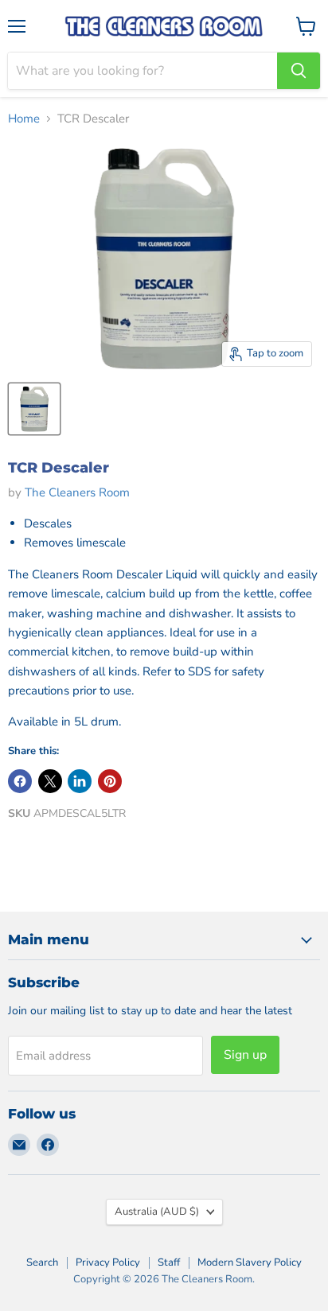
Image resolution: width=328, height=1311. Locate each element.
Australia (157, 1211)
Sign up (245, 1055)
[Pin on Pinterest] (110, 781)
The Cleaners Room (77, 492)
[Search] (298, 71)
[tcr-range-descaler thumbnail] (34, 408)
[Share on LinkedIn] (80, 781)
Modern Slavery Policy (249, 1262)
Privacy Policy (108, 1262)
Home (24, 119)
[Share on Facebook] (20, 781)
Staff (169, 1262)
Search (42, 1262)
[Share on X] (50, 781)
